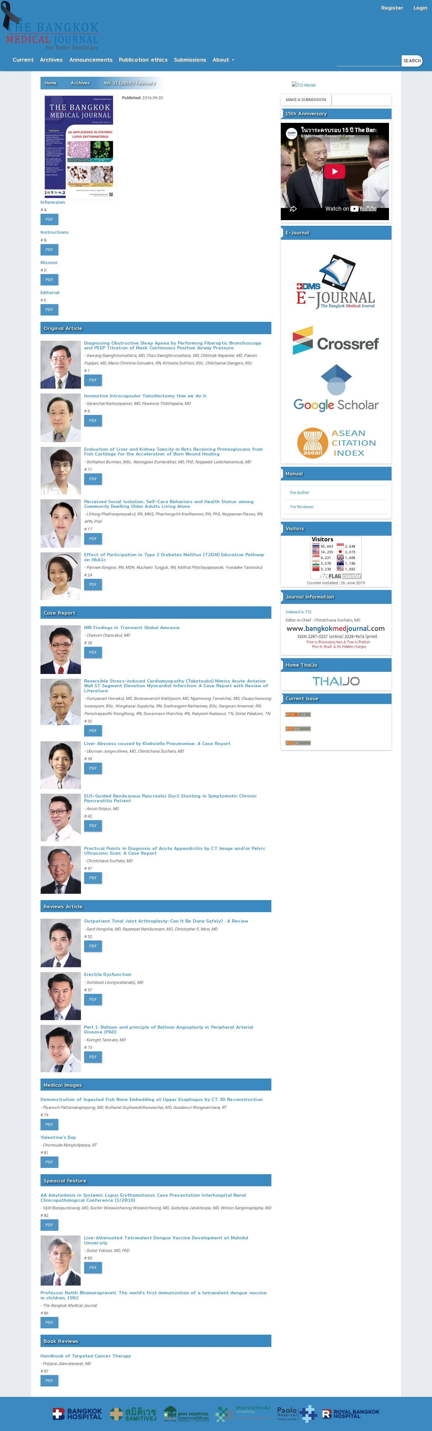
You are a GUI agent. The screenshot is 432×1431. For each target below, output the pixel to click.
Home (51, 83)
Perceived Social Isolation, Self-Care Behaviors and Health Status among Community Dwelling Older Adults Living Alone (169, 504)
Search (412, 60)
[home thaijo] (336, 681)
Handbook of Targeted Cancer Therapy (85, 1355)
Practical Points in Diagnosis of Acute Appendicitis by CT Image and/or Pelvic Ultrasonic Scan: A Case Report (174, 851)
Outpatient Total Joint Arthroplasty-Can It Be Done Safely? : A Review (166, 920)
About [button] (222, 59)
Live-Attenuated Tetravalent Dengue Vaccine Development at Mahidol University (166, 1240)
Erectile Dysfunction (107, 974)
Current (23, 59)
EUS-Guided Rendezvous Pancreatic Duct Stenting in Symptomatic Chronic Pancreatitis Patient (170, 798)
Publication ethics (143, 59)
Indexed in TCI (299, 612)
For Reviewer (302, 506)
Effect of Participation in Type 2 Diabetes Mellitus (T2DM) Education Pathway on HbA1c (174, 557)
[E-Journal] (336, 282)
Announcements (91, 59)
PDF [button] (49, 219)
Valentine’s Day (58, 1137)
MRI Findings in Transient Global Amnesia (132, 627)
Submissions (190, 59)
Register (392, 8)
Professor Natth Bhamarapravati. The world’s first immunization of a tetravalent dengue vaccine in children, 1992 (153, 1295)
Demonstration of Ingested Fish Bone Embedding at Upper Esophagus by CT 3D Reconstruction (151, 1099)
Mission (49, 262)
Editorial (49, 292)
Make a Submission (306, 99)
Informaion (52, 202)
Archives (51, 59)
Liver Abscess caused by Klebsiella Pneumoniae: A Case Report (157, 743)
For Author (299, 492)
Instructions (54, 232)
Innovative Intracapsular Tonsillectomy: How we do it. (145, 395)
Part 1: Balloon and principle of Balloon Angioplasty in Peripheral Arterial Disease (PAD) (169, 1029)
